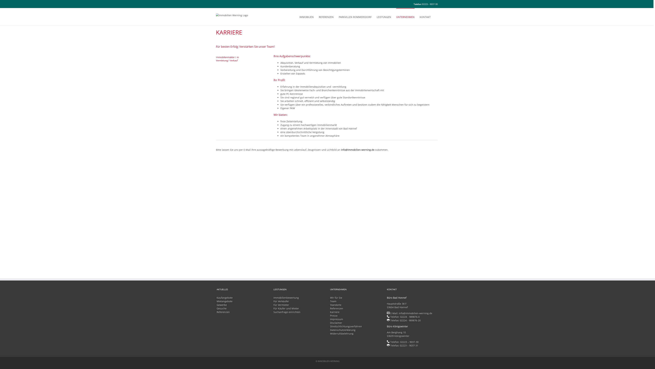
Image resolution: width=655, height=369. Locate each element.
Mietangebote (224, 301)
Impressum (336, 319)
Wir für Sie (336, 297)
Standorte (335, 304)
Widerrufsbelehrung (341, 333)
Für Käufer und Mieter (286, 308)
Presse (334, 315)
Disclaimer (336, 322)
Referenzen (223, 312)
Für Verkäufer (281, 301)
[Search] (437, 17)
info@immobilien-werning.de (415, 313)
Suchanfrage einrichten (286, 312)
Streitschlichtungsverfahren (346, 326)
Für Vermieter (281, 304)
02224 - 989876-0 (410, 316)
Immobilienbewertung (286, 297)
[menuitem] (309, 17)
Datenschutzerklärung (342, 330)
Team (333, 301)
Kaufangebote (225, 297)
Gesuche (222, 308)
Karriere (334, 312)
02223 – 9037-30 (430, 4)
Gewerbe (222, 304)
